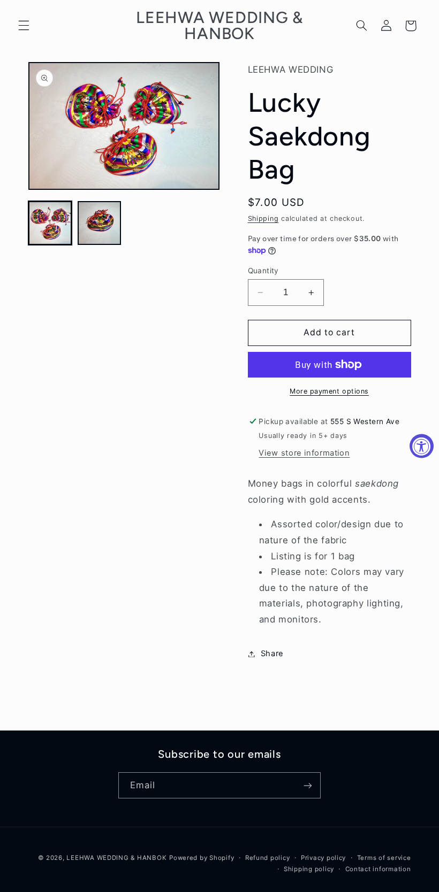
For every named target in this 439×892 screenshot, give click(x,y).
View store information (304, 453)
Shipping (263, 218)
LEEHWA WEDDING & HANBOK (116, 858)
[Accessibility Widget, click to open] (422, 446)
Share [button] (272, 653)
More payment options (329, 391)
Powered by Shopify (201, 858)
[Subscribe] (308, 785)
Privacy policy (323, 858)
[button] (23, 25)
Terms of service (384, 858)
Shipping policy (309, 869)
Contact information (378, 869)
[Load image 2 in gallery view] (100, 223)
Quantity (263, 270)
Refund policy (267, 858)
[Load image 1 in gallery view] (50, 223)
